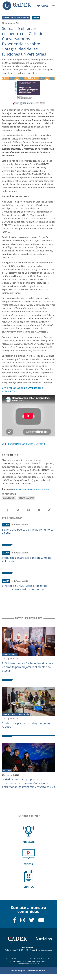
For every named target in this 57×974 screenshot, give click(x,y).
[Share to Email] (39, 510)
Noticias (42, 6)
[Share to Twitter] (18, 510)
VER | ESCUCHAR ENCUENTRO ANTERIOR (23, 444)
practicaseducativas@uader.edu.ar (31, 488)
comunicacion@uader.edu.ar (29, 963)
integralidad (26, 497)
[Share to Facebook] (7, 510)
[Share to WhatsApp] (28, 510)
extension (9, 497)
